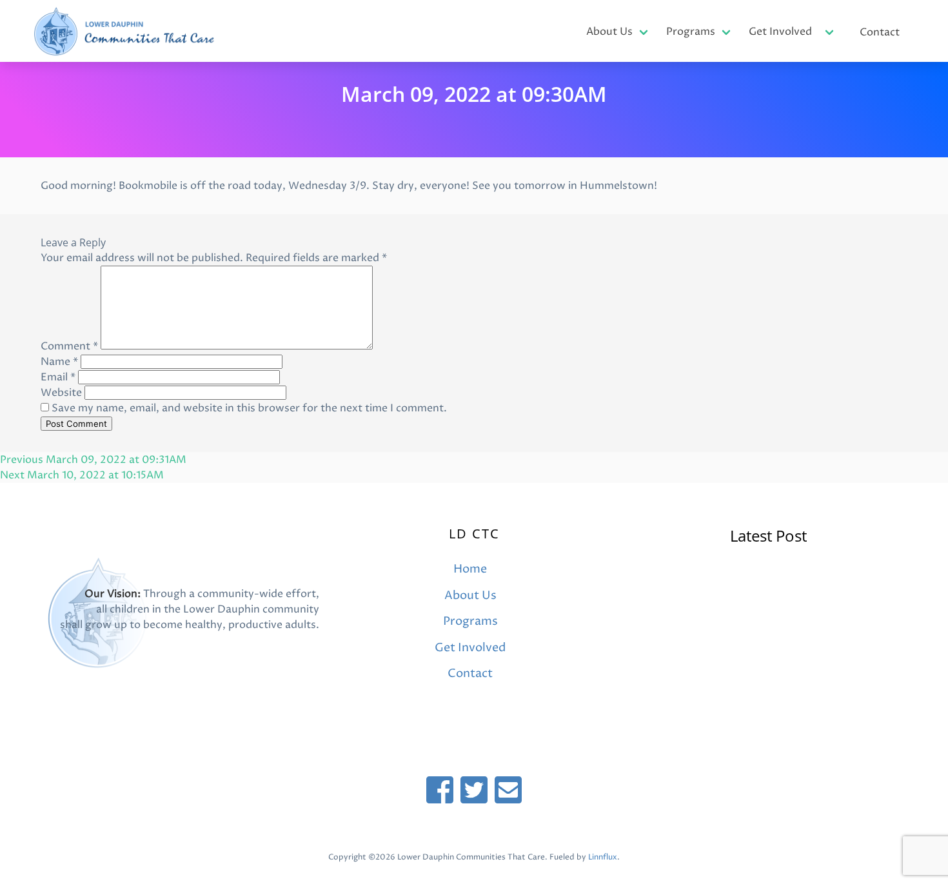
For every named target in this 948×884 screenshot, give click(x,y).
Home (470, 569)
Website (61, 393)
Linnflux (602, 857)
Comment (69, 346)
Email (58, 377)
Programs (690, 32)
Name (59, 362)
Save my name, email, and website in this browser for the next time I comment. (249, 408)
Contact (880, 32)
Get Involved (780, 32)
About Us (609, 32)
